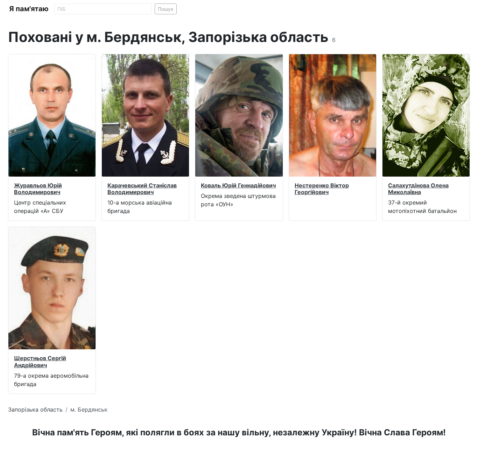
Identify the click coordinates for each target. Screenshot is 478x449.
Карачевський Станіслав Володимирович (142, 188)
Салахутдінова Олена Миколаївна (418, 188)
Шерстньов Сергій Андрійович (40, 361)
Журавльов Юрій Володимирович (38, 188)
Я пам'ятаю (29, 9)
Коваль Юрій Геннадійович (238, 185)
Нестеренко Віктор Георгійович (322, 188)
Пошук (166, 9)
